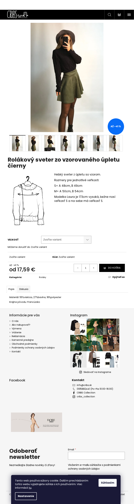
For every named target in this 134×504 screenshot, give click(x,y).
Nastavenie (26, 496)
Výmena (16, 328)
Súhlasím (107, 483)
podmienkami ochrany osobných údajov (94, 466)
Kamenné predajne (23, 340)
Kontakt (16, 351)
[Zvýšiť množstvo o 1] (93, 268)
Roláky (42, 277)
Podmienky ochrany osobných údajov (33, 347)
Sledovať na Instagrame (97, 372)
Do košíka (114, 267)
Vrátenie (16, 332)
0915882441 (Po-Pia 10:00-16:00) (95, 389)
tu (30, 488)
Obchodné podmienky (24, 344)
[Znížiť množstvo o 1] (78, 268)
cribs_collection (86, 396)
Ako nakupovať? (21, 324)
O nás (15, 321)
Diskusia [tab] (23, 289)
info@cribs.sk (84, 385)
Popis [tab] (11, 289)
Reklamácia (18, 336)
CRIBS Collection (86, 392)
